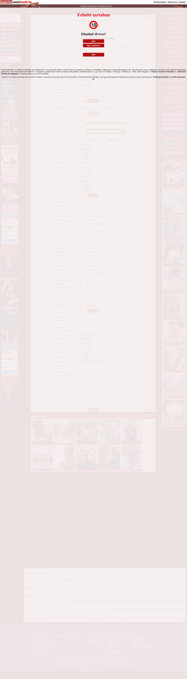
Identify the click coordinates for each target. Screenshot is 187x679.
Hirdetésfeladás (160, 2)
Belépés (182, 2)
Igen (93, 41)
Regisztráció (173, 2)
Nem (93, 55)
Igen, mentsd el (93, 45)
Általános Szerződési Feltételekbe (163, 72)
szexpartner (92, 6)
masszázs (102, 6)
